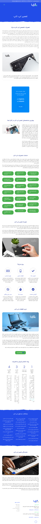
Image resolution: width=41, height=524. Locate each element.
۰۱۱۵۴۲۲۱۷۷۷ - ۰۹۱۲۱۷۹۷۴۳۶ (34, 517)
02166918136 (32, 380)
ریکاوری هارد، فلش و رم (16, 508)
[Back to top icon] (36, 522)
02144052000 (29, 1)
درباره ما (18, 509)
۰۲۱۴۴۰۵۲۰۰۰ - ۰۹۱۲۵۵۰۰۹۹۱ (34, 510)
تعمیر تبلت (17, 505)
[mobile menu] (4, 5)
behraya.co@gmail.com (16, 1)
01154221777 (23, 1)
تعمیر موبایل (17, 504)
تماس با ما (17, 510)
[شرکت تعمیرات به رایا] (34, 4)
